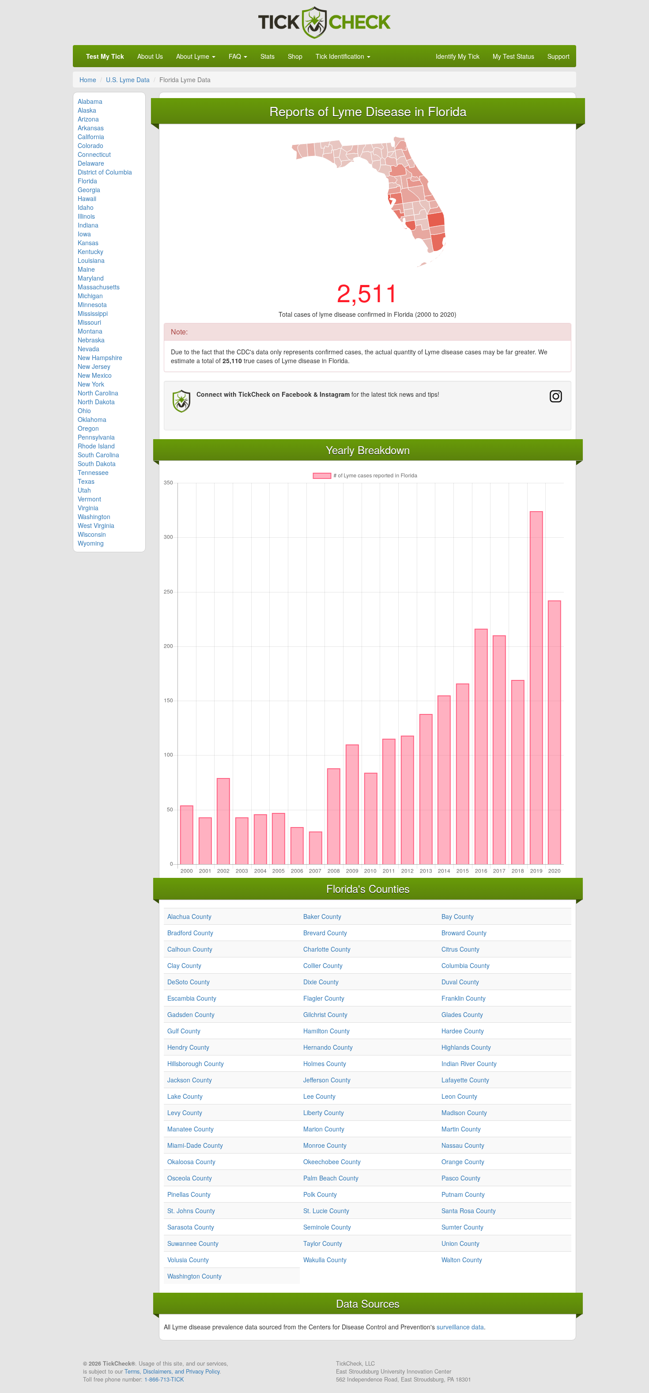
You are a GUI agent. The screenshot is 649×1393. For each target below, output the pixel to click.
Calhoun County (189, 949)
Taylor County (322, 1243)
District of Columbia (105, 171)
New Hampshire (100, 357)
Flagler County (323, 998)
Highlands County (466, 1047)
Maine (86, 269)
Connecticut (94, 154)
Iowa (84, 233)
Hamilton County (326, 1030)
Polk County (320, 1194)
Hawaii (87, 198)
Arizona (88, 118)
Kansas (88, 242)
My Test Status (513, 56)
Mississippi (93, 313)
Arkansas (91, 127)
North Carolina (98, 392)
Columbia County (465, 965)
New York (91, 384)
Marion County (323, 1128)
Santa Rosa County (468, 1210)
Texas (86, 481)
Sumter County (462, 1226)
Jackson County (189, 1079)
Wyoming (91, 543)
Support (558, 56)
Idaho (86, 207)
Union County (460, 1243)
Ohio (84, 410)
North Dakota (96, 401)
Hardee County (462, 1030)
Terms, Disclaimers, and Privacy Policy (172, 1371)
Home (87, 79)
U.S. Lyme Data (128, 79)
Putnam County (463, 1194)
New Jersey (94, 366)
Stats (267, 56)
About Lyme (193, 56)
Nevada (88, 348)
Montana (90, 330)
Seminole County (327, 1226)
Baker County (322, 916)
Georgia (89, 189)
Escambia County (191, 998)
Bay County (457, 916)
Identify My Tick (457, 56)
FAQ (236, 56)
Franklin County (463, 998)
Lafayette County (465, 1079)
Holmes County (324, 1063)
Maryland (91, 277)
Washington (94, 516)
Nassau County (462, 1145)
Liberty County (323, 1112)
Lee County (319, 1096)
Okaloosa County (191, 1161)
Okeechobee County (332, 1161)
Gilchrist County (325, 1014)
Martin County (461, 1128)
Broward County (464, 932)
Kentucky (90, 251)
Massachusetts (99, 286)
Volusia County (188, 1259)
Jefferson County (327, 1079)
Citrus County (460, 949)
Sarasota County (190, 1226)
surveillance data (460, 1326)
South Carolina (98, 454)
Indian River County (469, 1063)
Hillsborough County (195, 1063)
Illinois (86, 216)
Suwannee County (193, 1243)
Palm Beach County (330, 1177)
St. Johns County (191, 1210)
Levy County (184, 1112)
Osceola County (189, 1177)
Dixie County (321, 981)
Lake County (185, 1096)
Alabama (90, 101)
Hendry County (188, 1047)
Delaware (91, 163)
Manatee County (190, 1128)
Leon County (459, 1096)
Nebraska (91, 339)
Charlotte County (327, 949)
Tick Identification (341, 56)
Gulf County (183, 1030)
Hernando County (328, 1047)
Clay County (184, 965)
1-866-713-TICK (164, 1379)
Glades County (462, 1014)
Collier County (323, 965)
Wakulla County (325, 1259)
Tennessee (93, 472)
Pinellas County (189, 1194)
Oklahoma (92, 419)
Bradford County (190, 932)
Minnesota (92, 304)
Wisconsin (92, 534)
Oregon (88, 428)
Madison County (464, 1112)
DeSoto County (188, 981)
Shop (295, 56)
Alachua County (189, 916)
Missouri (89, 322)
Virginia (88, 507)
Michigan (90, 295)
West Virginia (96, 525)
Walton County (461, 1259)
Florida (87, 180)
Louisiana (91, 260)
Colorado (90, 145)
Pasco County (460, 1177)
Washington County (194, 1276)
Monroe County (325, 1145)
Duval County (460, 981)
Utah (84, 490)
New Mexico (95, 375)
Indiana (88, 224)
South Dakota (97, 463)
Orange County (462, 1161)
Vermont (89, 498)
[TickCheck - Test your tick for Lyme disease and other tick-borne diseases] (324, 21)
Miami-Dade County (195, 1145)
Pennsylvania (96, 437)
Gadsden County (191, 1014)
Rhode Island (96, 445)
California (91, 136)
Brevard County (325, 932)
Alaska (87, 110)
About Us (150, 56)
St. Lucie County (326, 1210)
